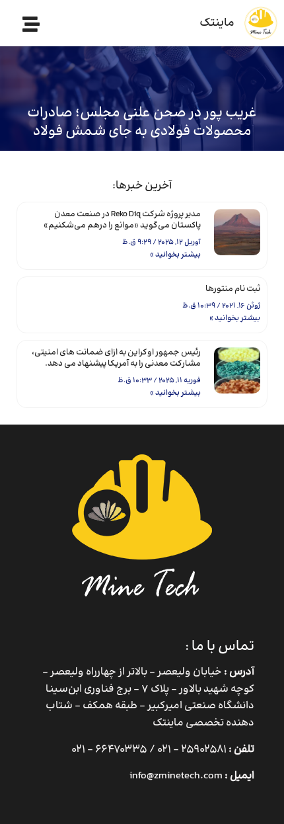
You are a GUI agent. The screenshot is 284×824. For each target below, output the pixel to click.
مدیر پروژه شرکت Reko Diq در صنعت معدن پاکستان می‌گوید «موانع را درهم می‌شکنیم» (122, 220)
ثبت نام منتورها (232, 289)
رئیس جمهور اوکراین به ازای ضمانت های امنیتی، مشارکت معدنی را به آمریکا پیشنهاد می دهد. (116, 358)
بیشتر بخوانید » (175, 255)
